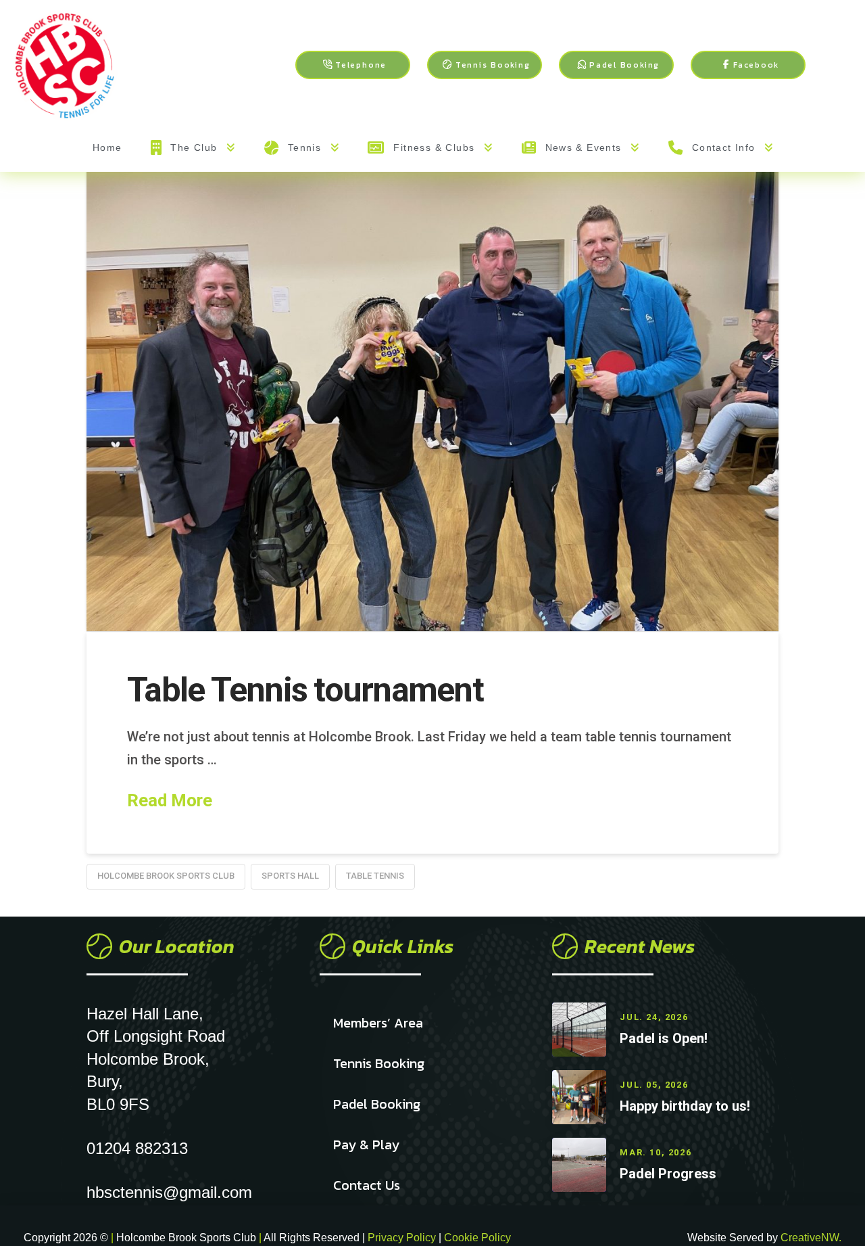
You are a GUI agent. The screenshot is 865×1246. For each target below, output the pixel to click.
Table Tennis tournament (305, 690)
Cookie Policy (477, 1237)
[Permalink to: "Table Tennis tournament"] (432, 371)
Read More (169, 800)
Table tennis (375, 876)
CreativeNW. (811, 1237)
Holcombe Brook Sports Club (165, 876)
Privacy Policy (403, 1237)
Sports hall (290, 876)
